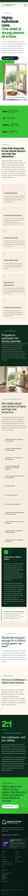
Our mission (3, 857)
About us (3, 854)
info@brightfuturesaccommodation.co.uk (11, 834)
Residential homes (5, 861)
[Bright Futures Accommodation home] (11, 5)
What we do (3, 859)
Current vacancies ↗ (19, 861)
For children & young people (7, 863)
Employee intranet (5, 893)
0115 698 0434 (4, 881)
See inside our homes (10, 58)
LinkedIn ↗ (17, 859)
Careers (3, 866)
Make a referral (18, 857)
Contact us (17, 854)
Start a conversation (10, 806)
